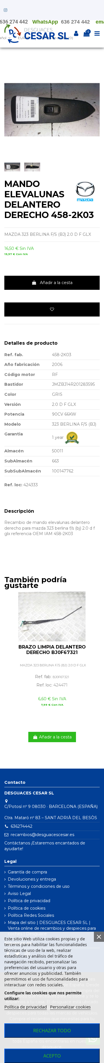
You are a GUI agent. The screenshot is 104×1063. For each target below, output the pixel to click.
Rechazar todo (52, 1030)
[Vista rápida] (95, 609)
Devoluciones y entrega (32, 879)
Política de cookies (26, 908)
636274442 (21, 826)
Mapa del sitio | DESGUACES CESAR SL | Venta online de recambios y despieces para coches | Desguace (52, 928)
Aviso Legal (19, 893)
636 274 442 (75, 22)
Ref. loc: (13, 484)
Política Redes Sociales (31, 915)
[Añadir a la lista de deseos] (52, 309)
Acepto (52, 1056)
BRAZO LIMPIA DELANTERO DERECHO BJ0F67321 (52, 649)
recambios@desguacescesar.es (42, 834)
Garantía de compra (27, 872)
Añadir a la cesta (56, 282)
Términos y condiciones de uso (39, 886)
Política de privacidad (29, 900)
